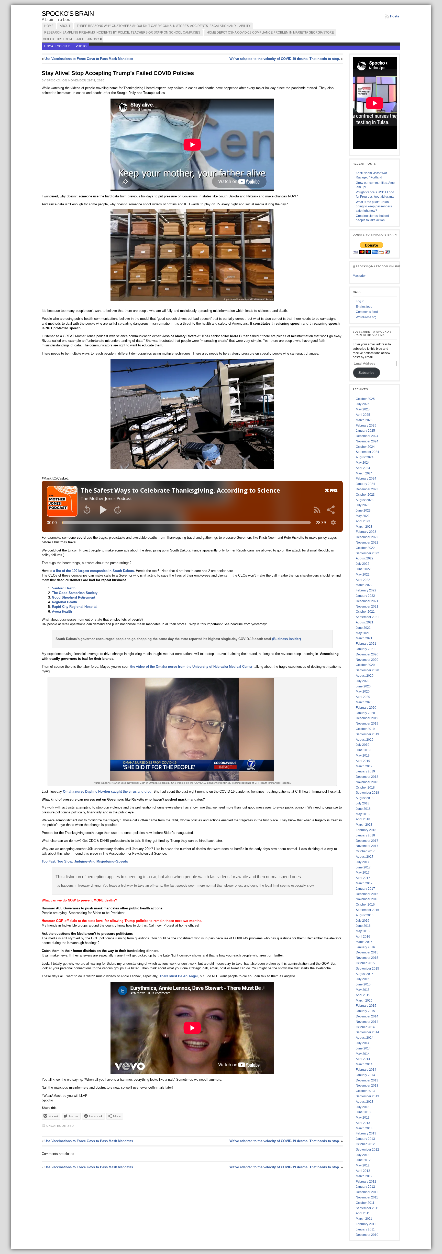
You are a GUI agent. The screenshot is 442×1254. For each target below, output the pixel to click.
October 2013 (365, 1091)
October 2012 (365, 1144)
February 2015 (366, 1005)
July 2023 (362, 505)
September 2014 (367, 1032)
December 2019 (367, 718)
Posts (394, 16)
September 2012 (367, 1149)
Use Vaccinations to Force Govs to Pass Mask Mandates (89, 59)
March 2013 (364, 1128)
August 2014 (364, 1037)
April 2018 (363, 819)
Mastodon (360, 276)
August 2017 (364, 856)
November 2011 (367, 1197)
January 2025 (365, 430)
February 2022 (366, 590)
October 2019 (365, 729)
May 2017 (363, 872)
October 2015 (365, 963)
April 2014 (363, 1059)
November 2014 (367, 1022)
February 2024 (366, 478)
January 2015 (365, 1011)
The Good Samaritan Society (74, 593)
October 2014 (365, 1027)
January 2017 (365, 888)
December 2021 (367, 601)
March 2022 (364, 585)
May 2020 (363, 691)
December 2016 (367, 894)
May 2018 (363, 814)
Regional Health (64, 602)
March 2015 (364, 1000)
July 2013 (362, 1107)
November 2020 (367, 660)
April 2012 (363, 1171)
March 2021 (364, 638)
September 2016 (367, 910)
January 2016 (365, 947)
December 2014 (367, 1016)
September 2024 (367, 452)
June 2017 (363, 867)
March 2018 (364, 824)
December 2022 (367, 537)
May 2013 (363, 1117)
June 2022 (363, 569)
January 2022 (365, 596)
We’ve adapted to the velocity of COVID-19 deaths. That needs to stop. (284, 59)
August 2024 (364, 457)
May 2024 (363, 462)
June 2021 (363, 628)
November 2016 (367, 899)
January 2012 (365, 1186)
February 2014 (366, 1069)
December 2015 (367, 952)
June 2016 (363, 926)
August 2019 (364, 739)
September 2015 (367, 968)
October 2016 (365, 904)
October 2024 (365, 447)
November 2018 (367, 782)
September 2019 (367, 734)
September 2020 (367, 670)
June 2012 (363, 1160)
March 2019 (364, 766)
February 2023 (366, 532)
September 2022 (367, 553)
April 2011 (363, 1213)
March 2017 (364, 883)
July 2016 (362, 920)
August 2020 (364, 675)
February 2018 (366, 830)
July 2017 (362, 862)
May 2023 (363, 516)
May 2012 (363, 1165)
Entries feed (364, 307)
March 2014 (364, 1064)
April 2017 (363, 878)
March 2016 (364, 942)
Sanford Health (63, 588)
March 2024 (364, 473)
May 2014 (363, 1054)
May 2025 (363, 409)
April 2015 (363, 995)
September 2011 (367, 1208)
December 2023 (367, 489)
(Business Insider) (286, 639)
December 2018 (367, 777)
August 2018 (364, 798)
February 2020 (366, 707)
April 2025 (363, 415)
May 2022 (363, 574)
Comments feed (367, 312)
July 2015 (362, 979)
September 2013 (367, 1096)
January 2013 (365, 1139)
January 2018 (365, 835)
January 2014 (365, 1075)
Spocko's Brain (68, 13)
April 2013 (363, 1123)
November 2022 (367, 542)
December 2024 (367, 436)
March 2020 (364, 702)
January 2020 (365, 713)
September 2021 (367, 617)
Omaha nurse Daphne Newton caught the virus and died (107, 791)
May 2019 (363, 755)
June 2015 (363, 984)
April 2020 (363, 697)
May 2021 (363, 633)
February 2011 (366, 1224)
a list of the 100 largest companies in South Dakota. (94, 571)
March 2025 (364, 420)
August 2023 (364, 500)
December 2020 (367, 654)
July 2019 (362, 745)
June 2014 (363, 1048)
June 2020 (363, 686)
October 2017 (365, 851)
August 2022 (364, 558)
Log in (360, 301)
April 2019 (363, 761)
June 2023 (363, 510)
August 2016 (364, 915)
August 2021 (364, 622)
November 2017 (367, 846)
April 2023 (363, 521)
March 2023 (364, 526)
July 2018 (362, 803)
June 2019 (363, 750)
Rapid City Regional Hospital (74, 607)
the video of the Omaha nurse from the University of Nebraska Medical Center (191, 666)
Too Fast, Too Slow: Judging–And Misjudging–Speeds (85, 861)
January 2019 (365, 771)
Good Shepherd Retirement (73, 597)
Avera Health (62, 611)
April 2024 (363, 468)
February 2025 (366, 425)
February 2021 (366, 643)
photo (81, 46)
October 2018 (365, 787)
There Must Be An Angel (178, 976)
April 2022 (363, 580)
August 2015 (364, 974)
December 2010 (367, 1235)
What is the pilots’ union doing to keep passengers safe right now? (374, 206)
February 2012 (366, 1181)
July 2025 (362, 404)
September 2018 (367, 792)
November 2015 (367, 958)
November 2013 (367, 1085)
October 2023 (365, 494)
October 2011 (365, 1203)
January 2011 (365, 1229)
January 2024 (365, 484)
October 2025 (365, 399)
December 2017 (367, 841)
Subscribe (366, 373)
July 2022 (362, 564)
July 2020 (362, 681)
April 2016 (363, 936)
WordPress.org (366, 317)
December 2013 (367, 1080)
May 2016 (363, 931)
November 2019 (367, 723)
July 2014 (362, 1043)
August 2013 (364, 1101)
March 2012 (364, 1176)
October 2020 (365, 665)
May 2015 (363, 990)
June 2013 (363, 1112)
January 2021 (365, 649)
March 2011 (364, 1218)
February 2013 (366, 1133)
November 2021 (367, 606)
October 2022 (365, 548)
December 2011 (367, 1192)
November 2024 (367, 441)
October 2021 (365, 611)
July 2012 (362, 1155)
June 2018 (363, 809)
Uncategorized (57, 46)
